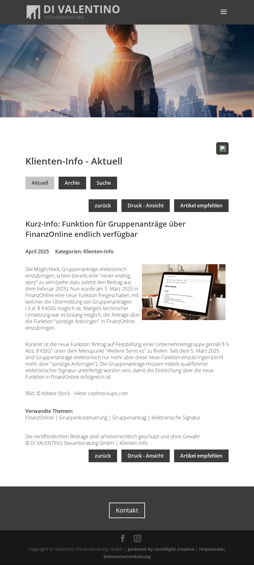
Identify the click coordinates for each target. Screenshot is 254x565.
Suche (104, 182)
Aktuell (40, 182)
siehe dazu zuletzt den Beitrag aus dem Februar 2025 (78, 285)
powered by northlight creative (161, 549)
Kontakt (127, 510)
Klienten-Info (98, 251)
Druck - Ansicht (146, 205)
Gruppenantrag (129, 417)
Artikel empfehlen (201, 205)
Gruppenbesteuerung (83, 417)
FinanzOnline (39, 417)
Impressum (211, 549)
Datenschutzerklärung (127, 556)
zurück (103, 205)
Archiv (72, 182)
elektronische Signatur (175, 417)
